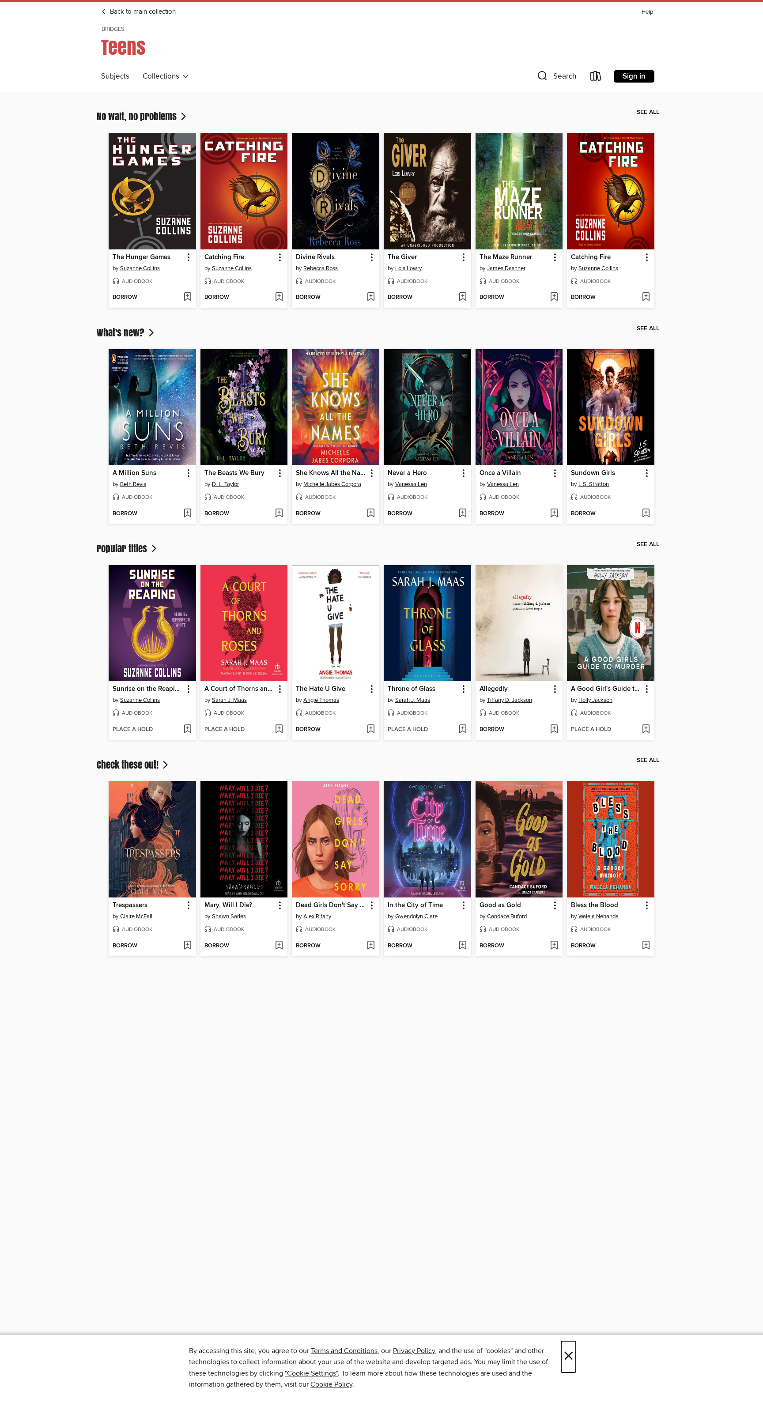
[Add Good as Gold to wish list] (553, 946)
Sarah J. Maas (229, 700)
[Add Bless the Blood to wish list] (645, 946)
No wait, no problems (138, 116)
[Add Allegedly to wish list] (553, 729)
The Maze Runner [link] (506, 257)
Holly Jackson (595, 700)
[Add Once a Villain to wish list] (553, 514)
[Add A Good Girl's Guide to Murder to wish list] (645, 729)
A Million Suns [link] (134, 473)
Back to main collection (142, 12)
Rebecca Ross (320, 268)
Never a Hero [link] (407, 473)
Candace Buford (507, 916)
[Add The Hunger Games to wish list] (187, 297)
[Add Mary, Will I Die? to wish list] (278, 946)
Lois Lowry (408, 268)
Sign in (634, 76)
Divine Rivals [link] (315, 257)
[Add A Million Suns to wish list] (187, 514)
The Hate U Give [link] (320, 689)
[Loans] (596, 78)
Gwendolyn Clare (416, 916)
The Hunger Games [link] (141, 257)
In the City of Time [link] (415, 905)
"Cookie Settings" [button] (311, 1373)
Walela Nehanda (598, 916)
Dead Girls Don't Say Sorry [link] (331, 905)
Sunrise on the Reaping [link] (148, 689)
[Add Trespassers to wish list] (187, 946)
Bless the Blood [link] (594, 905)
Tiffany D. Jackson (509, 700)
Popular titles (123, 548)
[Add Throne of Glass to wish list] (462, 729)
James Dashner (506, 268)
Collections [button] (163, 76)
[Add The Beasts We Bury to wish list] (278, 514)
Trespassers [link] (130, 905)
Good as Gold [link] (500, 905)
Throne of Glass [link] (411, 689)
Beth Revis (133, 484)
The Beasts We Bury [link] (234, 473)
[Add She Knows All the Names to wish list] (370, 514)
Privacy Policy (414, 1350)
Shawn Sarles (229, 916)
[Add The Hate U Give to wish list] (370, 729)
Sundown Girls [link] (593, 473)
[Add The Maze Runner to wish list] (553, 297)
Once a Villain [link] (500, 473)
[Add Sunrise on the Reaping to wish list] (187, 729)
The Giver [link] (402, 257)
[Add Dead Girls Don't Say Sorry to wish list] (370, 946)
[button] (556, 78)
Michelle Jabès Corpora (332, 484)
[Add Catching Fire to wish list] (278, 297)
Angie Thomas (321, 700)
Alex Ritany (317, 916)
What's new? (122, 332)
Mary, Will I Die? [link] (228, 905)
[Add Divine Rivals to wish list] (370, 297)
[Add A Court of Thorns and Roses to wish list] (278, 729)
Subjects (115, 76)
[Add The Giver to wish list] (462, 297)
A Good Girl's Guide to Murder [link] (606, 689)
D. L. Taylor (225, 484)
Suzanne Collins (140, 268)
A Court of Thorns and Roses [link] (240, 689)
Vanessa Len (411, 484)
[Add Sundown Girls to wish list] (645, 514)
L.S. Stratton (593, 484)
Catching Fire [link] (224, 257)
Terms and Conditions (344, 1350)
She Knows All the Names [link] (331, 473)
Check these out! (129, 765)
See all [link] (648, 112)
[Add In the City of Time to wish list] (462, 946)
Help (647, 12)
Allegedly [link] (494, 689)
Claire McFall (136, 916)
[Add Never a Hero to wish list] (462, 514)
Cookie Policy (331, 1384)
